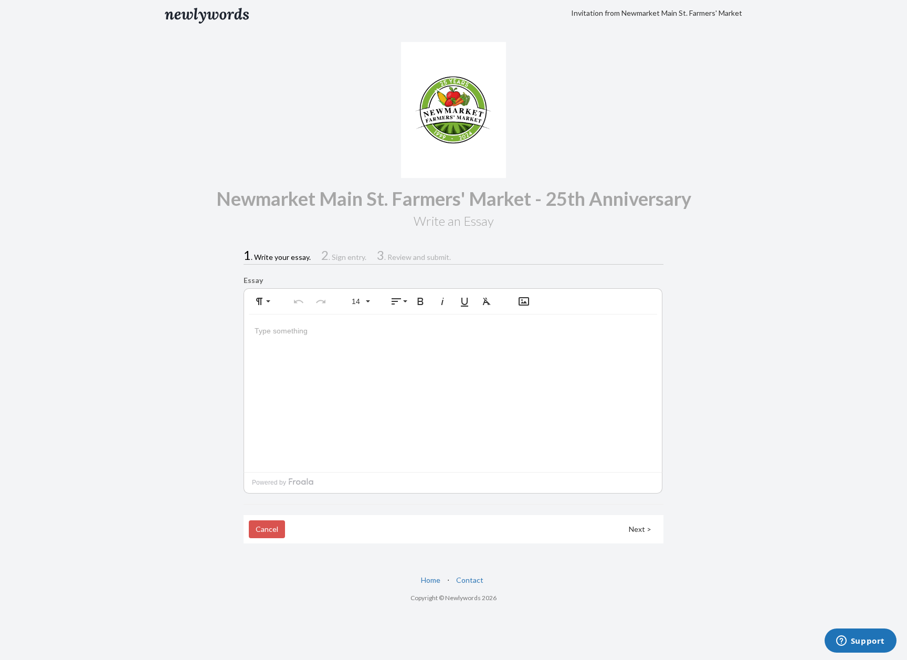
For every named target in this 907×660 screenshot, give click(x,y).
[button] (261, 301)
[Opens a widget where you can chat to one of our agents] (860, 641)
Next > (640, 529)
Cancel (267, 529)
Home (430, 579)
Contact (469, 579)
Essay (253, 280)
